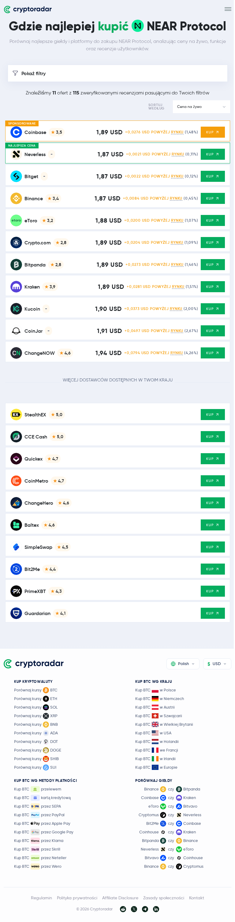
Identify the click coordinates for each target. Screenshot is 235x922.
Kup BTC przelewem (37, 788)
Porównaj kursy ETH (35, 698)
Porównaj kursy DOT (36, 741)
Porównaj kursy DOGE (37, 750)
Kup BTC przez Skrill (37, 849)
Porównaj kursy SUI (35, 767)
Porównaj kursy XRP (36, 715)
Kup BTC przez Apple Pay (42, 823)
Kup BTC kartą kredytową (42, 797)
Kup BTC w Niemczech (159, 698)
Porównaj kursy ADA (36, 732)
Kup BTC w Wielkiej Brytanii (164, 724)
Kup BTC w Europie (156, 767)
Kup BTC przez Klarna (38, 840)
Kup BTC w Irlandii (155, 758)
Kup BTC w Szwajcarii (158, 715)
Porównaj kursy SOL (36, 707)
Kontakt (196, 898)
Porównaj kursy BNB (36, 724)
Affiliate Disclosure (120, 898)
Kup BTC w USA (153, 732)
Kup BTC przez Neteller (40, 857)
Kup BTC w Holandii (157, 741)
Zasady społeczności (163, 898)
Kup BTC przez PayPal (39, 814)
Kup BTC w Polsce (155, 689)
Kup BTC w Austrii (155, 707)
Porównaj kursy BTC (36, 689)
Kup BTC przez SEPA (37, 806)
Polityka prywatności (77, 898)
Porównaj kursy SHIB (36, 758)
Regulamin (41, 898)
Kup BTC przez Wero (38, 866)
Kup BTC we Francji (156, 750)
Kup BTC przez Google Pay (43, 831)
